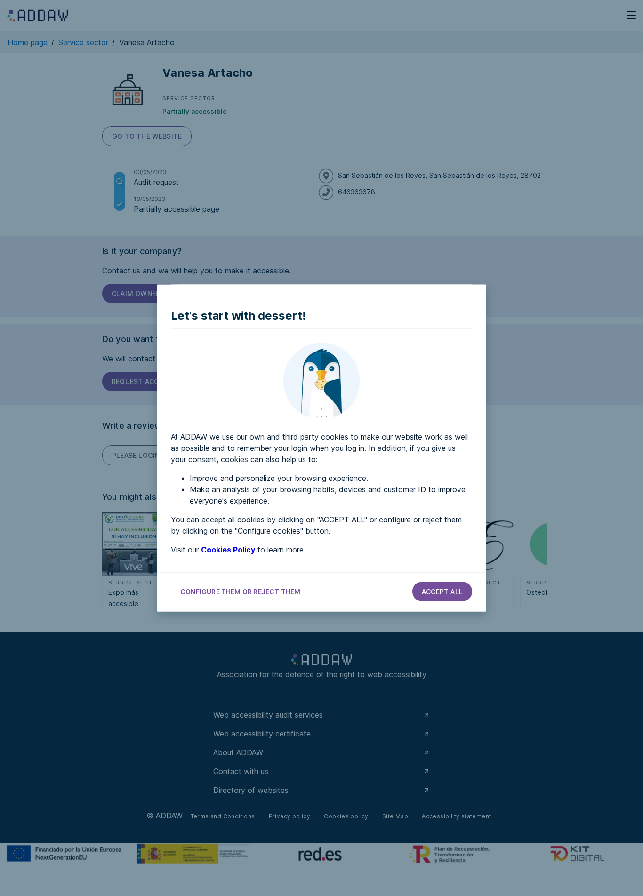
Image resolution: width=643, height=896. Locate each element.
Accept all (442, 592)
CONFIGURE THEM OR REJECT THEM (240, 592)
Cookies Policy (228, 549)
